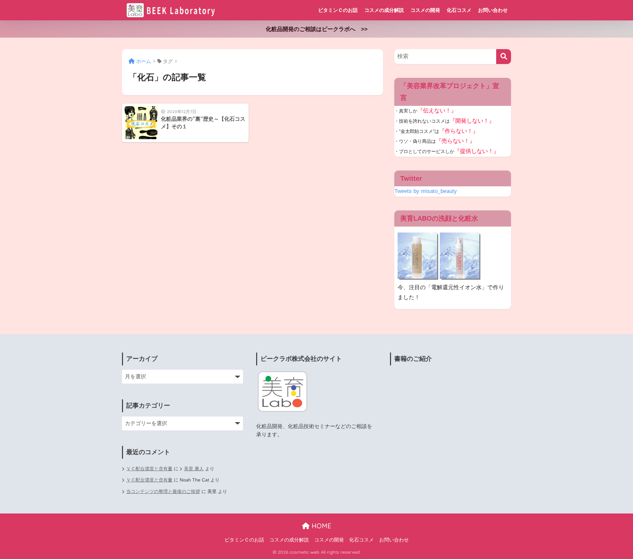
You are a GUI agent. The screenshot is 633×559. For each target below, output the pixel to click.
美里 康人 (194, 468)
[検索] (503, 56)
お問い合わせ (493, 10)
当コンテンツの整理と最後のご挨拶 (163, 491)
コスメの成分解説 (384, 10)
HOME (320, 526)
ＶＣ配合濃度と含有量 (149, 468)
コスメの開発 (425, 10)
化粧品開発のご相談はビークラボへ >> (317, 29)
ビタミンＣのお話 (338, 10)
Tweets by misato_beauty (425, 191)
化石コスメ (459, 10)
